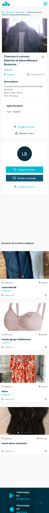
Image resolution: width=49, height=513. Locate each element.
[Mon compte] (45, 4)
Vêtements (20, 12)
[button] (23, 276)
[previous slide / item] (2, 265)
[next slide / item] (47, 265)
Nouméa (9, 12)
